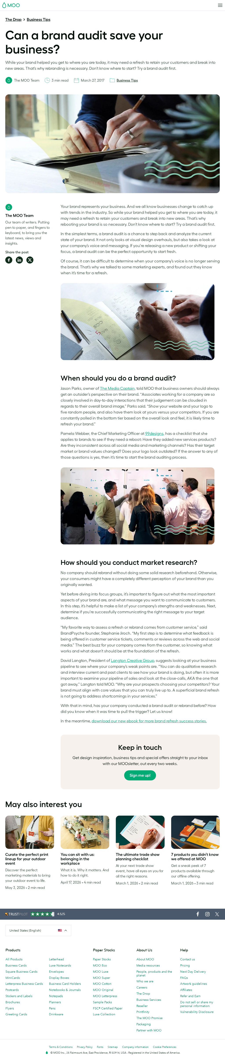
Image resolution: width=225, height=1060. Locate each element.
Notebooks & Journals (65, 990)
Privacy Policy (85, 1047)
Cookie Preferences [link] (164, 1047)
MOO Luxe (100, 972)
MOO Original (103, 990)
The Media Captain (117, 388)
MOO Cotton (102, 984)
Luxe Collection (104, 1014)
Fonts (100, 1047)
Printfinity (142, 1012)
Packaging (143, 1024)
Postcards (12, 990)
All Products (13, 959)
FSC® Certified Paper (107, 1008)
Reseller (142, 1006)
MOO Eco (100, 965)
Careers (141, 987)
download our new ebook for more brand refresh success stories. (149, 721)
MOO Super (101, 978)
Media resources (148, 965)
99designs (154, 433)
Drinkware (56, 1014)
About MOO (145, 959)
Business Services (148, 1000)
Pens (52, 1008)
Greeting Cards (16, 1014)
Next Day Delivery (193, 972)
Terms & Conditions (61, 1047)
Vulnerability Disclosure (197, 1012)
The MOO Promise (149, 1018)
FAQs (184, 978)
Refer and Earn (190, 996)
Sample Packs (102, 1002)
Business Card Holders (65, 984)
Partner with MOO (148, 1030)
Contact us (187, 959)
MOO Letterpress (105, 996)
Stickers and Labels (18, 996)
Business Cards (16, 965)
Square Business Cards (21, 972)
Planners (55, 1002)
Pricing (185, 965)
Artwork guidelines (193, 984)
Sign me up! (140, 775)
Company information (135, 1047)
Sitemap (113, 1047)
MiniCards (12, 978)
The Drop (13, 19)
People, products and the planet (154, 973)
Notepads (56, 996)
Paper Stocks (102, 959)
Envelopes (56, 972)
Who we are (144, 981)
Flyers (9, 1008)
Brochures (12, 1002)
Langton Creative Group (132, 660)
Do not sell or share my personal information (196, 1004)
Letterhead (56, 959)
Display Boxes (59, 978)
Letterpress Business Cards (24, 984)
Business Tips (38, 19)
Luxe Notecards (60, 965)
